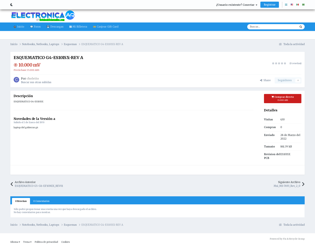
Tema (26, 242)
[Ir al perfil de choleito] (16, 79)
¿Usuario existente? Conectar (236, 4)
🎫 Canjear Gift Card (105, 26)
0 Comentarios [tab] (41, 201)
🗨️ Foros (35, 26)
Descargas (287, 26)
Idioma (14, 242)
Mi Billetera (79, 26)
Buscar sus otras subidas (36, 82)
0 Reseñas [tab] (21, 201)
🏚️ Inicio (18, 26)
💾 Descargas (55, 26)
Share (266, 80)
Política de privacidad (46, 242)
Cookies (65, 242)
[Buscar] (301, 26)
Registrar (269, 4)
